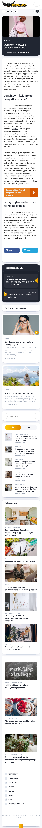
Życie (20, 754)
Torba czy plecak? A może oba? (20, 393)
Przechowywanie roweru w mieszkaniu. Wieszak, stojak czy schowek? (26, 438)
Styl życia (27, 434)
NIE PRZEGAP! (13, 774)
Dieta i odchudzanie (11, 718)
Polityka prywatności (16, 804)
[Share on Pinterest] (12, 11)
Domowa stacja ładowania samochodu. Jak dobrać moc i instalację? (25, 464)
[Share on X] (4, 11)
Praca (7, 584)
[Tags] (29, 427)
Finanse (11, 787)
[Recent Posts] (13, 427)
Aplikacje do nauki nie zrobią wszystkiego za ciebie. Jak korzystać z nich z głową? (26, 489)
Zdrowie (15, 754)
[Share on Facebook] (8, 11)
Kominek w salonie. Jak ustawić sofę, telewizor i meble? (24, 476)
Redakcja (11, 52)
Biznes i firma (9, 682)
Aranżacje (18, 472)
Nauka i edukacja (20, 484)
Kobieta (8, 390)
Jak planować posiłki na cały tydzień (20, 561)
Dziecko (11, 795)
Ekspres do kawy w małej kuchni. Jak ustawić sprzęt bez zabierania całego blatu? (26, 451)
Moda (7, 41)
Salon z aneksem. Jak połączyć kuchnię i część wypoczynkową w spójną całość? (19, 532)
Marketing (18, 682)
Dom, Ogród (19, 434)
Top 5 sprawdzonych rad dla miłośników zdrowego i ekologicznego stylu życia (20, 759)
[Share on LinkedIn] (16, 11)
